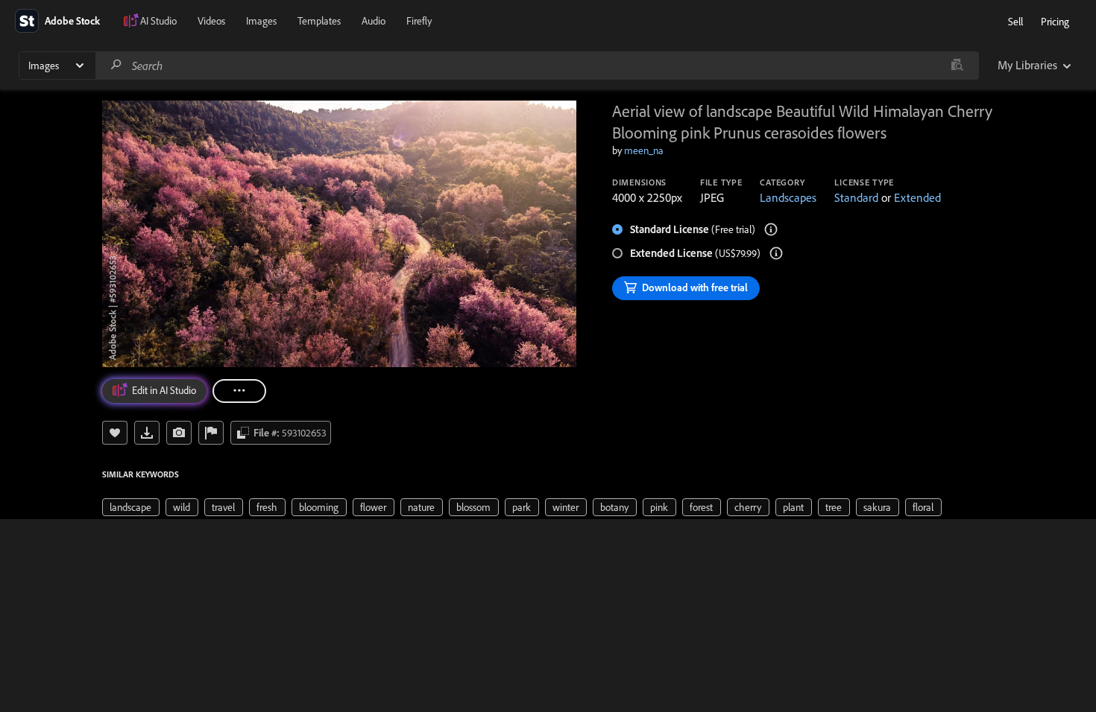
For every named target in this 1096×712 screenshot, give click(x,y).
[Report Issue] (211, 433)
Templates (319, 21)
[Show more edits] (239, 391)
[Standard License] (771, 229)
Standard (856, 197)
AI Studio (158, 21)
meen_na (644, 150)
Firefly (419, 21)
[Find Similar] (179, 433)
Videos (211, 21)
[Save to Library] (114, 433)
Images (261, 21)
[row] (131, 507)
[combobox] (537, 65)
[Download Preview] (147, 433)
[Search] (116, 65)
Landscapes (788, 197)
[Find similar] (957, 65)
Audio (373, 21)
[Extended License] (776, 253)
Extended (917, 197)
